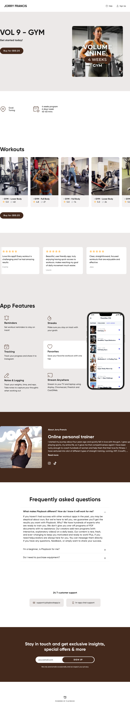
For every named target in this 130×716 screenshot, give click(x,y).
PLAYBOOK (70, 701)
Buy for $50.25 (12, 51)
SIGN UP (78, 659)
